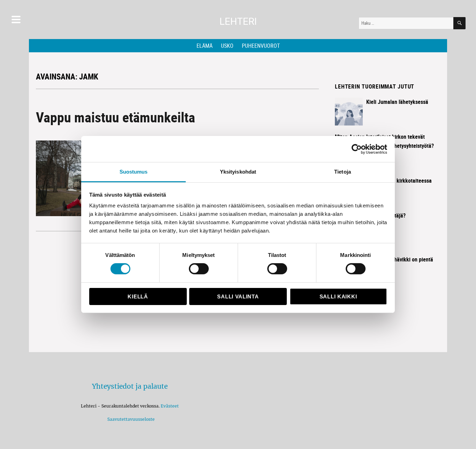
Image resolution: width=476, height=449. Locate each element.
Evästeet (170, 406)
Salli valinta (238, 296)
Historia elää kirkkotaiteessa (399, 180)
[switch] (199, 268)
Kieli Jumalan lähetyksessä (397, 102)
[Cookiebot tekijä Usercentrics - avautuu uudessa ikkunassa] (356, 149)
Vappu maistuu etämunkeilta (115, 117)
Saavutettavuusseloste (130, 419)
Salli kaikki (338, 296)
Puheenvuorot (261, 46)
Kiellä (138, 296)
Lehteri (238, 21)
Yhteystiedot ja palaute (130, 386)
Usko (227, 46)
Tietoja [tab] (342, 172)
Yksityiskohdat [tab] (238, 172)
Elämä (205, 46)
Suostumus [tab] (134, 172)
